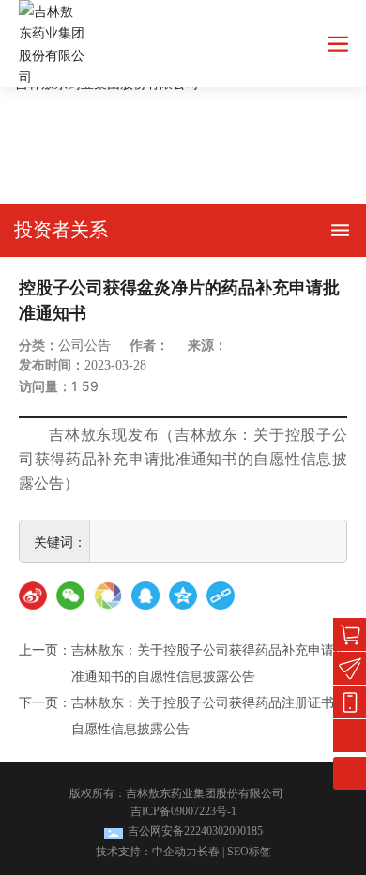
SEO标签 (249, 851)
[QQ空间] (183, 595)
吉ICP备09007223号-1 (183, 811)
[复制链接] (220, 595)
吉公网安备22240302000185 (195, 830)
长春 (208, 851)
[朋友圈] (108, 595)
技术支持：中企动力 (146, 851)
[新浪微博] (33, 595)
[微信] (70, 595)
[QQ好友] (145, 595)
